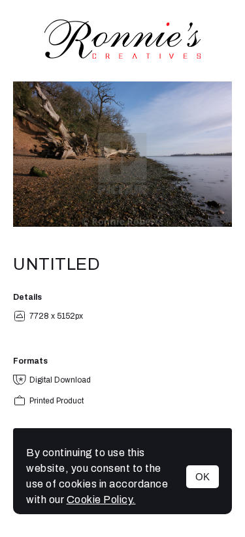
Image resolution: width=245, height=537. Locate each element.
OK (202, 476)
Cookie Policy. (101, 499)
